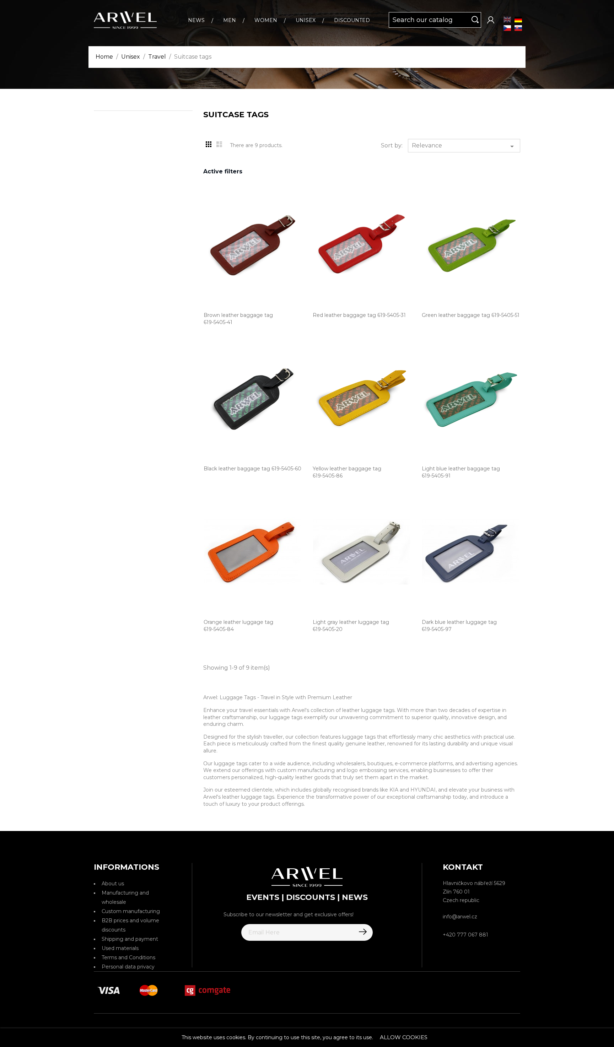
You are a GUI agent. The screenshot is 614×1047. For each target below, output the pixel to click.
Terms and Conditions (128, 957)
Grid (208, 144)
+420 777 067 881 (465, 935)
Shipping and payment (130, 939)
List (219, 144)
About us (113, 883)
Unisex (306, 20)
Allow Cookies (403, 1037)
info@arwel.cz (460, 916)
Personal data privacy (128, 967)
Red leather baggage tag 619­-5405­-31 (359, 315)
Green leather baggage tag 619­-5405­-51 (470, 315)
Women (265, 20)
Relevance (464, 146)
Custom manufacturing (131, 911)
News (196, 20)
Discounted (352, 20)
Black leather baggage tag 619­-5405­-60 (252, 468)
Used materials (120, 948)
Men (229, 20)
